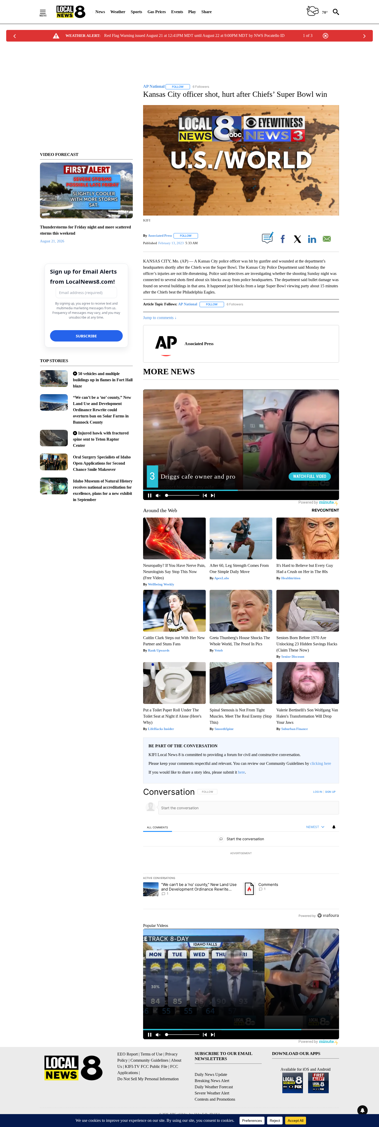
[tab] (157, 827)
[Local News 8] (71, 12)
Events (177, 12)
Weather (117, 12)
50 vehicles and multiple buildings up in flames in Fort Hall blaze (103, 379)
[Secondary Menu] (46, 12)
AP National (187, 304)
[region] (241, 854)
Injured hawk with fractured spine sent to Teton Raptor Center (101, 439)
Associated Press (160, 235)
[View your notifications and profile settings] (334, 827)
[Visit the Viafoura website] (328, 915)
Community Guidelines (149, 1060)
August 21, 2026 (52, 241)
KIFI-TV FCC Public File (146, 1066)
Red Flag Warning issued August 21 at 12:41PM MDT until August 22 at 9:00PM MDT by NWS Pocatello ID (194, 35)
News (100, 12)
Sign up (330, 791)
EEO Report (127, 1054)
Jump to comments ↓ (160, 317)
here (241, 772)
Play (192, 12)
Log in (317, 791)
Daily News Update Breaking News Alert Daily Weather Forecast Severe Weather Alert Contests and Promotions (215, 1086)
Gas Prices (156, 12)
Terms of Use (151, 1054)
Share (206, 12)
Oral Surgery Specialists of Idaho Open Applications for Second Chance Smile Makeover (102, 463)
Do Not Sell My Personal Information (148, 1079)
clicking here (320, 763)
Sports (136, 12)
